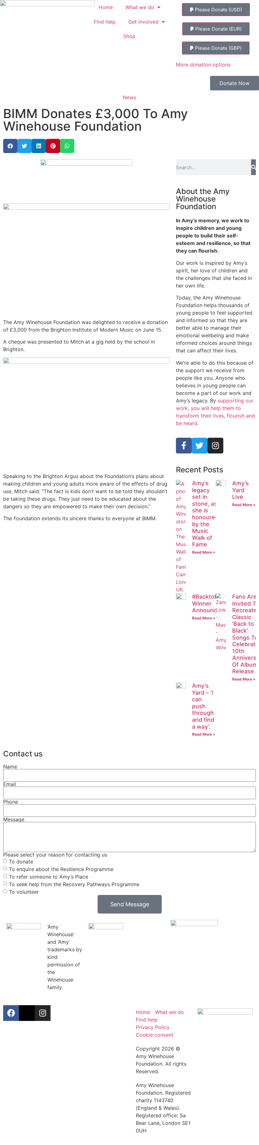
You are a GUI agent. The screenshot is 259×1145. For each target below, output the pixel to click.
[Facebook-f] (184, 445)
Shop (129, 36)
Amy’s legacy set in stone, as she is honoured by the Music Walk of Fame (205, 514)
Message (13, 819)
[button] (216, 9)
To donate (21, 861)
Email (9, 784)
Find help (105, 22)
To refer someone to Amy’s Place (48, 877)
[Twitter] (200, 445)
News (129, 97)
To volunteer (24, 892)
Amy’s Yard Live (240, 490)
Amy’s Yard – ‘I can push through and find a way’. (203, 706)
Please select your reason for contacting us (55, 854)
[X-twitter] (27, 1013)
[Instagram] (215, 445)
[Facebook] (11, 1013)
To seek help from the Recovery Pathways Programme (74, 884)
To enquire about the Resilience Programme (61, 869)
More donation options (203, 64)
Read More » (203, 552)
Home (106, 7)
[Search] (253, 167)
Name (10, 766)
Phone (10, 801)
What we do (139, 7)
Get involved (143, 22)
